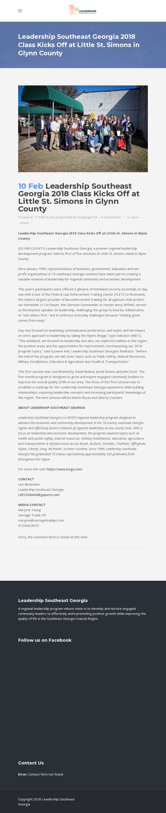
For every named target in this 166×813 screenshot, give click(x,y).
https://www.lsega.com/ (65, 469)
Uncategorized (60, 217)
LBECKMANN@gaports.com (38, 494)
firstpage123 (87, 217)
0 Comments (111, 217)
